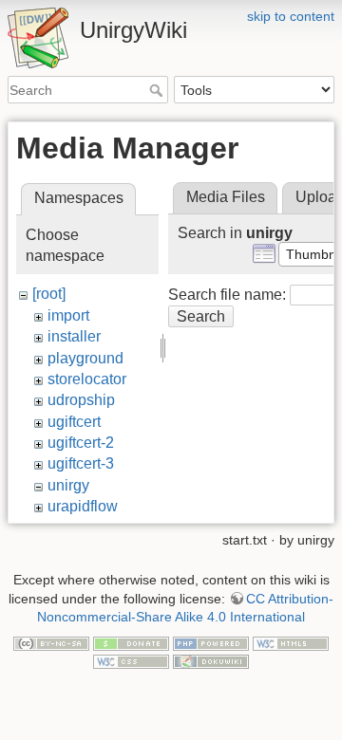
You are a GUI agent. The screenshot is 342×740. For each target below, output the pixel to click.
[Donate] (131, 642)
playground (86, 358)
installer (74, 336)
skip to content (290, 16)
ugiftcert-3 (81, 463)
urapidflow (83, 506)
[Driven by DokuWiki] (211, 661)
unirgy (68, 485)
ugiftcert (74, 422)
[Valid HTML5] (291, 642)
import (68, 315)
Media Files (225, 197)
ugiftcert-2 (81, 443)
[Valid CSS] (131, 661)
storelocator (87, 379)
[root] (49, 294)
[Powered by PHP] (211, 642)
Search (158, 90)
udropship (81, 400)
